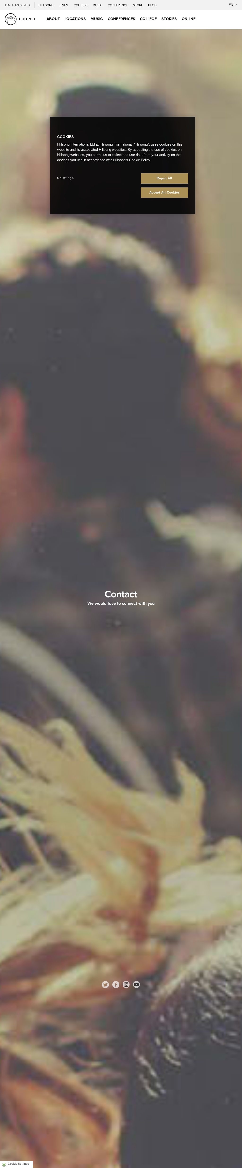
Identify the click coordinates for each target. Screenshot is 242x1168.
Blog (152, 5)
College (81, 5)
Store (138, 5)
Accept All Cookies (164, 192)
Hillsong (46, 5)
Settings (66, 178)
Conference (118, 5)
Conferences (121, 19)
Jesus (64, 5)
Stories (169, 19)
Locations (75, 19)
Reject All (164, 178)
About (53, 19)
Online (188, 19)
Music (98, 5)
